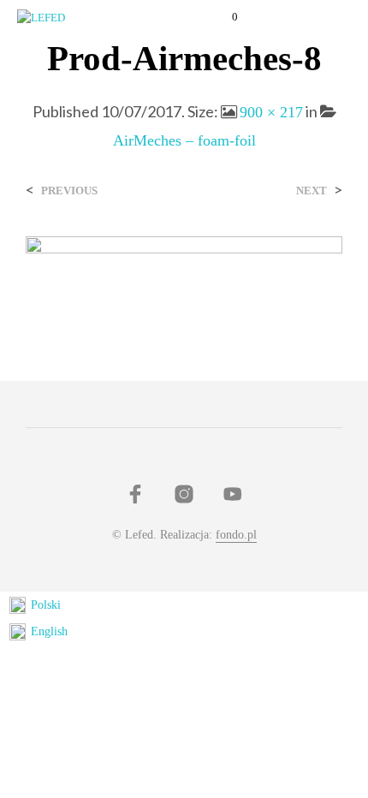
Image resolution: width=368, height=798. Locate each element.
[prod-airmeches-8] (184, 272)
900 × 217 (271, 112)
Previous (69, 190)
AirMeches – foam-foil (184, 140)
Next (311, 190)
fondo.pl (236, 534)
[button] (223, 17)
